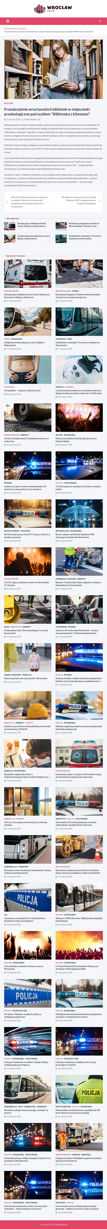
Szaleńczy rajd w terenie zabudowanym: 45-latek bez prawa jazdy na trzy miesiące (25, 487)
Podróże (76, 1155)
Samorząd (86, 1155)
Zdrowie (69, 387)
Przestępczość (20, 1011)
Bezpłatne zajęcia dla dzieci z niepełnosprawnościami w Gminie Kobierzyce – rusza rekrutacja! (27, 777)
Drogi (6, 627)
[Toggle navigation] (7, 21)
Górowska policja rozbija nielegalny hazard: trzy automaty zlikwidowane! (27, 1159)
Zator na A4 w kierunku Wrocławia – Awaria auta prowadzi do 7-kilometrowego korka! (77, 631)
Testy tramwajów (26, 1107)
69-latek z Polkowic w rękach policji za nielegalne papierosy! (22, 1015)
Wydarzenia (16, 339)
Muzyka (59, 435)
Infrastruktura (63, 291)
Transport (61, 339)
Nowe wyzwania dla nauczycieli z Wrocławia (25, 678)
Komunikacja (10, 867)
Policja (59, 483)
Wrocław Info (61, 1225)
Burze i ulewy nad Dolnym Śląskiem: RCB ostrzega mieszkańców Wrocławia (75, 535)
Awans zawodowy (12, 675)
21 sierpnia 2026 (13, 301)
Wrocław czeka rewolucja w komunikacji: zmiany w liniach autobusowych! (27, 871)
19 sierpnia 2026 (65, 589)
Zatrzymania (70, 483)
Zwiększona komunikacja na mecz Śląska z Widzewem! (33, 237)
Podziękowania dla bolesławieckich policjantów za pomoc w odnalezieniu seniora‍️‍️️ (79, 1015)
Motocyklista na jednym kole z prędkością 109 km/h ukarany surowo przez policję (78, 1111)
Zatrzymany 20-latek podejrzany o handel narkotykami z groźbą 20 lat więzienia (76, 823)
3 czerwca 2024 (13, 119)
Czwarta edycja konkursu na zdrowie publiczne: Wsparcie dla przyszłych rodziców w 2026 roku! (79, 391)
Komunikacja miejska (66, 579)
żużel (69, 339)
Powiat (75, 291)
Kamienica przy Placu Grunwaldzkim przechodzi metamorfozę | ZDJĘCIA (27, 727)
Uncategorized (11, 291)
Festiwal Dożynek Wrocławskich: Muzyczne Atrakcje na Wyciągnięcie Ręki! (77, 967)
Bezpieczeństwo (12, 531)
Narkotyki (60, 819)
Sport (7, 339)
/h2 (5, 915)
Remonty (25, 435)
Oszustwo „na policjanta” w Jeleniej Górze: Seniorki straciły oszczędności (25, 919)
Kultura (8, 103)
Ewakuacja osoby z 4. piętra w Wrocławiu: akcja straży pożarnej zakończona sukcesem (78, 775)
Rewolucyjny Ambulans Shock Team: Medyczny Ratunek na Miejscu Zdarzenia (31, 226)
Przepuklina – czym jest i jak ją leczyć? (22, 390)
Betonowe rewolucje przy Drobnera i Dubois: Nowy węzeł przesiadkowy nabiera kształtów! (78, 871)
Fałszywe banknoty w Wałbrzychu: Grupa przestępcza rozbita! (76, 1063)
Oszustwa (25, 531)
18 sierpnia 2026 (13, 924)
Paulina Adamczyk (32, 119)
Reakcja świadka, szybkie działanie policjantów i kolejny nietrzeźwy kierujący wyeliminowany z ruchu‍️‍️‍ (79, 681)
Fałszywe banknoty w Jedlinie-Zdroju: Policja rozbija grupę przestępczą (26, 1063)
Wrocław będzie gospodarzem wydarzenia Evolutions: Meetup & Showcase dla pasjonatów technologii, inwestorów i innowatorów (29, 202)
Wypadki (8, 483)
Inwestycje (16, 627)
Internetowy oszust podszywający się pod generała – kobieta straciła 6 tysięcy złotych (77, 1207)
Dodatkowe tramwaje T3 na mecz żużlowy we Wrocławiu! (85, 237)
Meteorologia (62, 531)
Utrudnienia (61, 627)
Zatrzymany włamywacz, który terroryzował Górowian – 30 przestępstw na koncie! (25, 1207)
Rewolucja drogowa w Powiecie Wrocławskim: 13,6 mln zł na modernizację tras (84, 226)
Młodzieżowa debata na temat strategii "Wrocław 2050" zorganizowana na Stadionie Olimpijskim (79, 200)
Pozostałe (9, 387)
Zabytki (29, 723)
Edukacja (60, 387)
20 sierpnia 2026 (13, 394)
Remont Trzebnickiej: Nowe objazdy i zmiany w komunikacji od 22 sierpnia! (78, 583)
